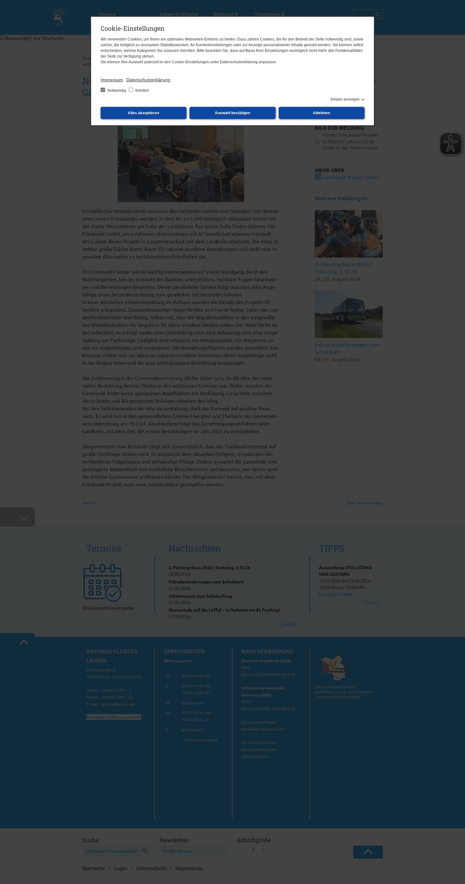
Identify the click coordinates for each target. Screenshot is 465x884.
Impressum (112, 79)
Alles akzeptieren (143, 113)
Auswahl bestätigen (232, 113)
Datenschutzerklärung (148, 79)
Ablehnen (321, 113)
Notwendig (117, 90)
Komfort (141, 90)
